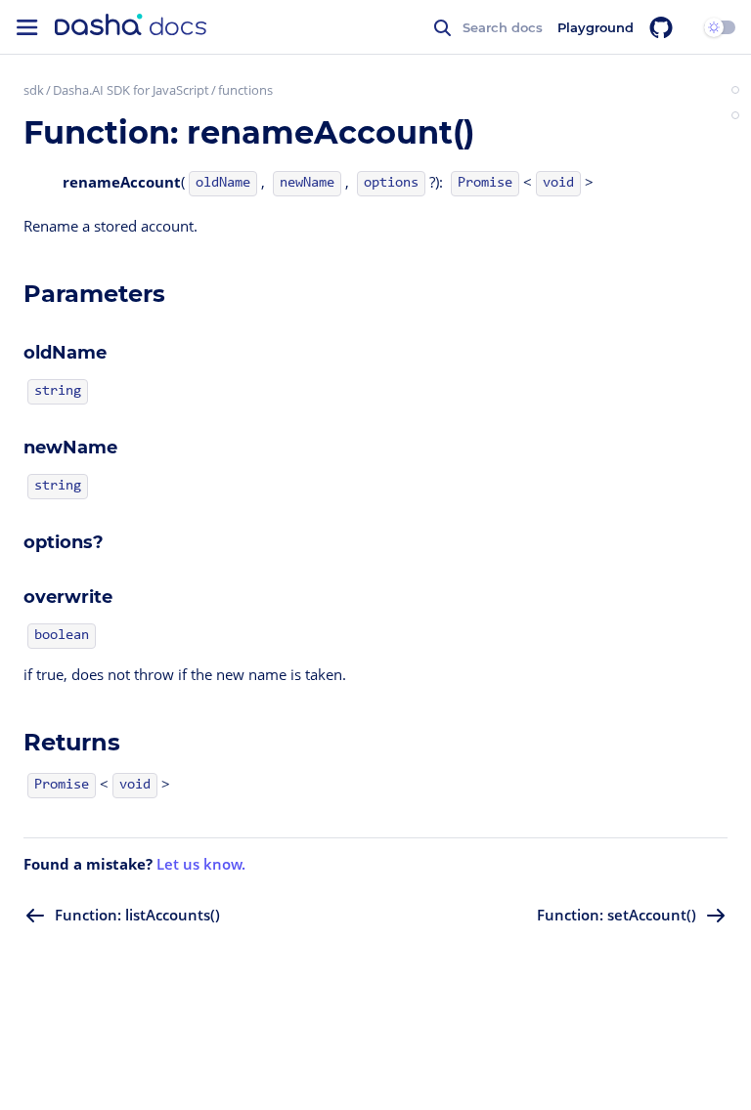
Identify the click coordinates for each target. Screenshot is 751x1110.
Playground (595, 27)
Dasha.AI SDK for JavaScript (131, 90)
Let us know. (200, 864)
